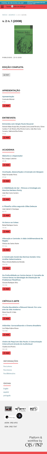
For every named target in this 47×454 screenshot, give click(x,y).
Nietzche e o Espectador (12, 156)
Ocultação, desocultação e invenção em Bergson (22, 172)
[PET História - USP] (34, 411)
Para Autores (7, 370)
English (5, 389)
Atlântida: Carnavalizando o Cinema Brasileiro (21, 326)
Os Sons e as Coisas (10, 222)
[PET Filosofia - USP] (20, 411)
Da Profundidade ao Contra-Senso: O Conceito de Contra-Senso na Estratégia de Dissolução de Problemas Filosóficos (23, 277)
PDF (5, 75)
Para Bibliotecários (9, 373)
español (6, 392)
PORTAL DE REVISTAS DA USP (12, 3)
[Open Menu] (2, 6)
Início (4, 15)
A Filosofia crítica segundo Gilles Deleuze (19, 206)
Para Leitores (7, 366)
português (6, 395)
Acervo (12, 15)
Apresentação (8, 97)
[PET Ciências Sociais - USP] (8, 411)
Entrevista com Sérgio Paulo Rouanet (18, 124)
